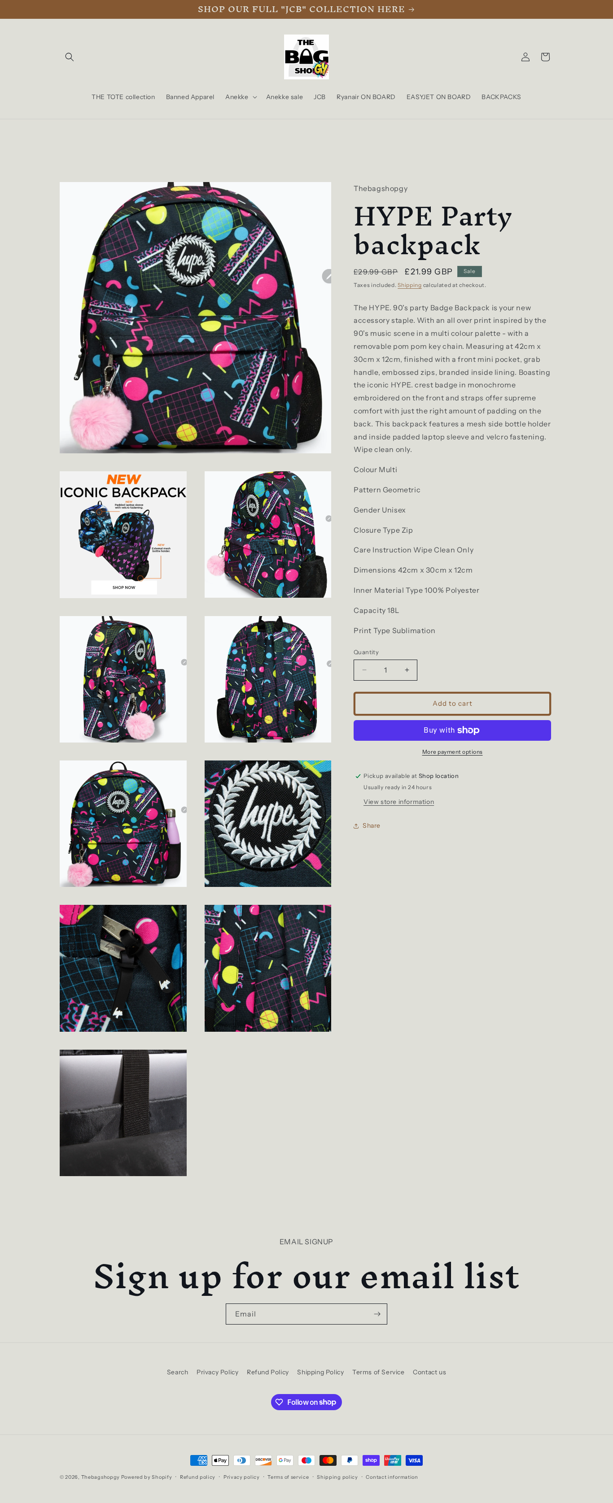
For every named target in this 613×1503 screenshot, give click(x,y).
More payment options (452, 751)
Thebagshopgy (100, 1477)
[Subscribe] (377, 1314)
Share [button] (372, 825)
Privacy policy (241, 1476)
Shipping (410, 285)
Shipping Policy (320, 1372)
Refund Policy (268, 1372)
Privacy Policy (217, 1372)
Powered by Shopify (146, 1477)
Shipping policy (337, 1476)
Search (177, 1372)
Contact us (429, 1372)
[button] (69, 57)
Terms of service (288, 1476)
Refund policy (197, 1476)
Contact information (392, 1476)
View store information (398, 802)
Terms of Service (378, 1372)
